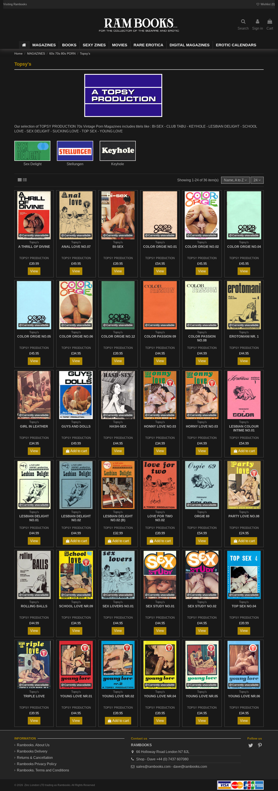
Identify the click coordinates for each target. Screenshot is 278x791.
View (34, 271)
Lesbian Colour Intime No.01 (244, 428)
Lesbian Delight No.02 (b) (118, 518)
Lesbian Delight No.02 (76, 518)
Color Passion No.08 (202, 338)
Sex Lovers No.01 (118, 606)
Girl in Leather (34, 426)
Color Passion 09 (160, 336)
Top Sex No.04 (244, 606)
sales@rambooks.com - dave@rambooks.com (171, 766)
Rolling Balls (34, 606)
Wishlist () (267, 4)
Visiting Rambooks (15, 4)
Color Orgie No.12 (118, 336)
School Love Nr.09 (76, 606)
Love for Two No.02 (160, 518)
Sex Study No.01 (160, 606)
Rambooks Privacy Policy (36, 764)
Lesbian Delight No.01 (34, 518)
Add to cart (78, 451)
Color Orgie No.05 (34, 336)
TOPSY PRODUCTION (34, 258)
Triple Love (34, 696)
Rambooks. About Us (33, 745)
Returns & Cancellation (35, 757)
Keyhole (117, 164)
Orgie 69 (201, 516)
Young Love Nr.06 (244, 696)
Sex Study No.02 (202, 606)
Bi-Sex (118, 246)
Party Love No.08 (243, 516)
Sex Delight (32, 164)
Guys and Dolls (76, 426)
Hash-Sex (117, 426)
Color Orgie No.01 (160, 246)
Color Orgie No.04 (244, 246)
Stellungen (75, 164)
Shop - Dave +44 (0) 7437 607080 (162, 759)
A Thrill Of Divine (34, 246)
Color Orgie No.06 (76, 336)
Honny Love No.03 (160, 426)
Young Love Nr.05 (202, 696)
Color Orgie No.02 (202, 246)
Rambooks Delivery (32, 751)
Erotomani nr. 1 (244, 336)
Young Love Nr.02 (118, 696)
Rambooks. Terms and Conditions (43, 770)
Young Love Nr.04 (160, 696)
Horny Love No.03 (202, 426)
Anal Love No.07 (76, 246)
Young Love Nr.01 (76, 696)
